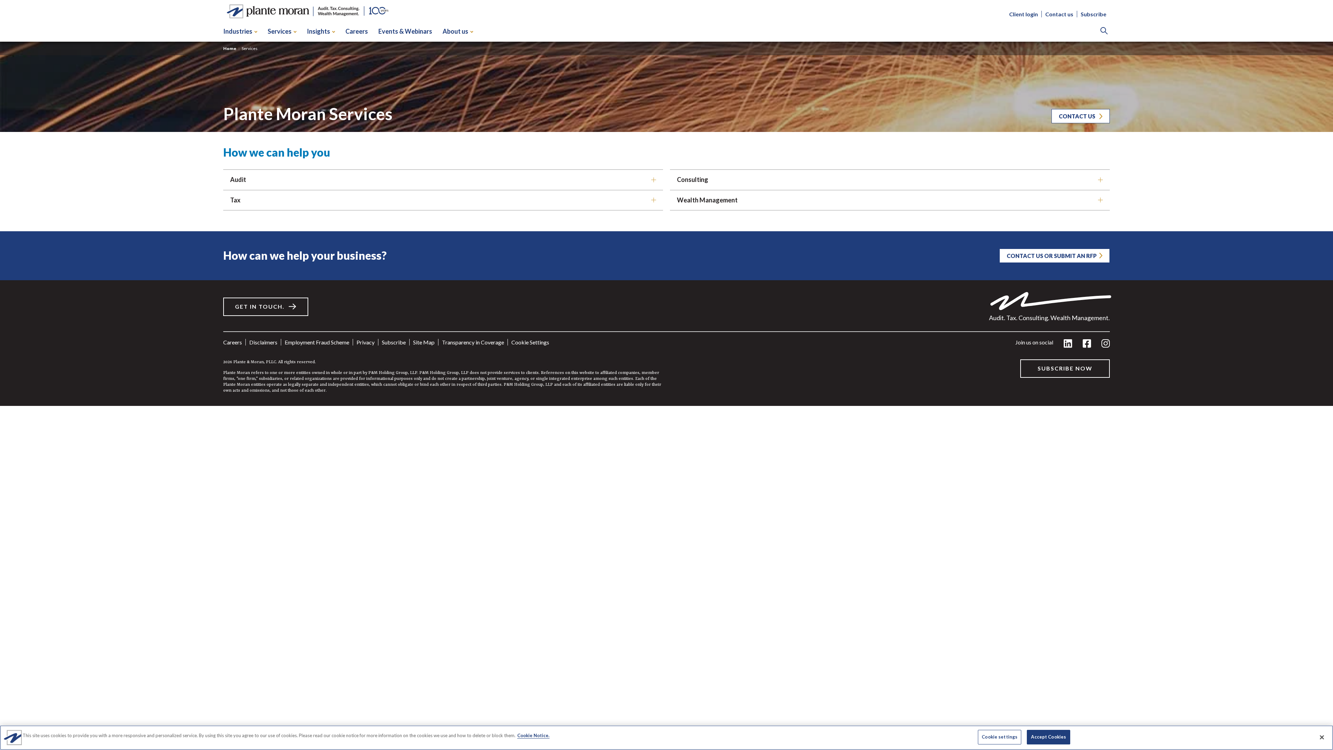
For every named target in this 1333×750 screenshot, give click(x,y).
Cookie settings (530, 342)
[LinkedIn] (1068, 344)
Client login (1023, 14)
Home (229, 48)
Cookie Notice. (533, 735)
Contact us (1059, 14)
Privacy (366, 342)
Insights (318, 31)
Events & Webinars (405, 31)
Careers (356, 31)
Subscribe (1093, 14)
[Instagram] (1105, 344)
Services (280, 31)
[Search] (1104, 31)
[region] (666, 737)
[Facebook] (1087, 344)
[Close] (1322, 737)
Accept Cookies (1048, 737)
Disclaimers (263, 342)
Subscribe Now (1065, 368)
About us (455, 31)
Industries (237, 31)
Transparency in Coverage (473, 342)
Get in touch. (260, 306)
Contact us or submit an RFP (1052, 255)
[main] (666, 203)
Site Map (424, 342)
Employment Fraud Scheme (317, 342)
